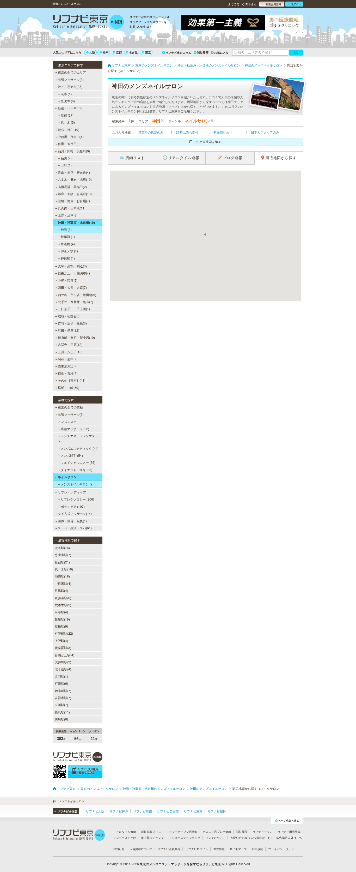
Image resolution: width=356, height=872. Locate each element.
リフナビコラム (263, 831)
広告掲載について (141, 849)
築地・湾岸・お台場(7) (74, 201)
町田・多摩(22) (68, 330)
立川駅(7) (61, 704)
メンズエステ (67, 421)
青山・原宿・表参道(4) (74, 172)
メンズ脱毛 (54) (72, 455)
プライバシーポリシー (282, 849)
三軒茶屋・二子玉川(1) (74, 308)
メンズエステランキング (184, 837)
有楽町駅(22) (64, 633)
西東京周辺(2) (67, 366)
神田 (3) (66, 229)
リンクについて (215, 837)
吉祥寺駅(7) (63, 697)
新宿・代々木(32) (70, 108)
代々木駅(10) (64, 569)
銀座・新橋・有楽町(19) (75, 193)
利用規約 (257, 849)
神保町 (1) (68, 258)
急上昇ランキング (152, 837)
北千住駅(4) (63, 669)
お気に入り (221, 53)
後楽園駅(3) (63, 647)
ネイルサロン (67, 476)
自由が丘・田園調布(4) (74, 273)
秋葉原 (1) (68, 236)
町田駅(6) (61, 683)
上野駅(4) (61, 640)
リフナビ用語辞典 (289, 831)
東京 (148, 52)
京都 (119, 52)
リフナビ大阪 (95, 811)
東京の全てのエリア (72, 72)
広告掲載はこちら (261, 837)
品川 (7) (66, 158)
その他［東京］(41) (71, 380)
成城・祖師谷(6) (69, 316)
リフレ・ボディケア (72, 492)
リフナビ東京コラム (178, 53)
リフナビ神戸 (118, 811)
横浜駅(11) (62, 712)
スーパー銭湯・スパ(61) (75, 528)
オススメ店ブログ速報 (216, 831)
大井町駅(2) (63, 662)
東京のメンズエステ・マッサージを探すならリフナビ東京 (180, 864)
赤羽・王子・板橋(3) (72, 323)
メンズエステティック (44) (80, 448)
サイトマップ (238, 849)
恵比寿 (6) (68, 101)
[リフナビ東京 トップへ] (88, 22)
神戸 (105, 52)
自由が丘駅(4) (64, 655)
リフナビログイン (196, 849)
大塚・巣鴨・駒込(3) (72, 266)
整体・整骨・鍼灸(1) (72, 521)
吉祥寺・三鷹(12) (70, 344)
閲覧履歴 (202, 53)
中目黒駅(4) (63, 583)
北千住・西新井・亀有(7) (75, 301)
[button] (205, 234)
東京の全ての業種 (70, 407)
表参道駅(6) (63, 598)
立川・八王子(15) (70, 352)
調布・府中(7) (67, 359)
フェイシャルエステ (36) (78, 462)
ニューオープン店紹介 (183, 831)
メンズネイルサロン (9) (77, 484)
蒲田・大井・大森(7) (72, 287)
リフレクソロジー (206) (77, 499)
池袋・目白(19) (68, 129)
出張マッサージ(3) (71, 79)
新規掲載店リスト (152, 831)
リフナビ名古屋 (168, 811)
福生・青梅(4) (67, 373)
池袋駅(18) (62, 576)
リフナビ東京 (193, 811)
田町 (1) (66, 165)
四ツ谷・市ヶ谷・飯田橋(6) (77, 294)
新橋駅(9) (61, 626)
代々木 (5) (68, 122)
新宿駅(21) (62, 562)
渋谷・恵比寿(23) (70, 86)
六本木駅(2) (63, 605)
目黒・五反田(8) (69, 143)
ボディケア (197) (73, 506)
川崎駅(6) (61, 719)
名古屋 (133, 52)
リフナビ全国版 (67, 811)
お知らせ (119, 849)
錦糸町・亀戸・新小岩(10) (76, 337)
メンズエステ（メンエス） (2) (78, 438)
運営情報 (219, 849)
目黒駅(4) (61, 590)
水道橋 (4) (68, 244)
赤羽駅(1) (61, 676)
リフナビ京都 (142, 811)
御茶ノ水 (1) (69, 251)
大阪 (92, 52)
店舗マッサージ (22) (75, 428)
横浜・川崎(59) (68, 387)
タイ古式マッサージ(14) (75, 513)
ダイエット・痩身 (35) (76, 469)
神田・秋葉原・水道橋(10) (76, 222)
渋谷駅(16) (62, 547)
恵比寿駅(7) (63, 554)
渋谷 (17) (67, 94)
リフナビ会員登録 (168, 849)
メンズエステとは (124, 837)
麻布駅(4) (61, 612)
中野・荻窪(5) (67, 280)
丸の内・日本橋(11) (71, 208)
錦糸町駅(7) (63, 690)
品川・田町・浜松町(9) (74, 151)
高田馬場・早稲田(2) (72, 186)
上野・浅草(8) (67, 215)
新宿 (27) (67, 115)
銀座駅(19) (62, 619)
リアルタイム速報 (124, 831)
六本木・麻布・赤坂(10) (75, 179)
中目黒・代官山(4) (71, 136)
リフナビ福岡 (216, 811)
